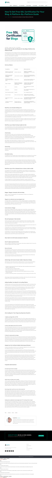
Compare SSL (15, 5)
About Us (28, 444)
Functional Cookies (3, 465)
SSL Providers (21, 5)
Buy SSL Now (41, 435)
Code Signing (28, 5)
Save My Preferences (6, 476)
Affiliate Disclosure (29, 445)
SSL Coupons (41, 5)
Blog (46, 5)
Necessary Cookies (3, 461)
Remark (7, 465)
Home (11, 5)
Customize (1, 458)
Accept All (8, 458)
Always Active (8, 461)
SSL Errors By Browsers (29, 448)
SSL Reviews (35, 5)
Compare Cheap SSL (24, 456)
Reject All (5, 458)
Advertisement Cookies (4, 472)
